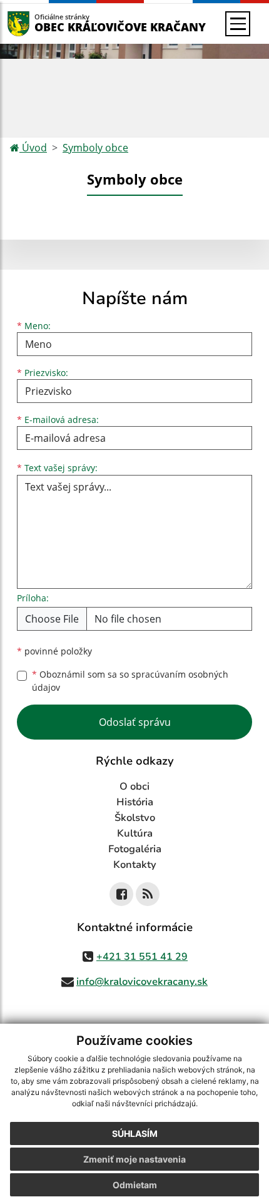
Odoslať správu (135, 722)
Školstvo (134, 818)
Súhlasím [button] (135, 1133)
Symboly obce (95, 148)
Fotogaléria (134, 849)
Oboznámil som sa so (130, 680)
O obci (134, 786)
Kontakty (134, 865)
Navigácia (37, 23)
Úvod (33, 148)
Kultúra (135, 833)
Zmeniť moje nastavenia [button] (134, 1159)
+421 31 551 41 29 (142, 957)
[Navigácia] (237, 23)
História (134, 802)
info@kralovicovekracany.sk (142, 982)
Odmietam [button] (135, 1184)
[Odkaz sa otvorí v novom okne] (121, 894)
